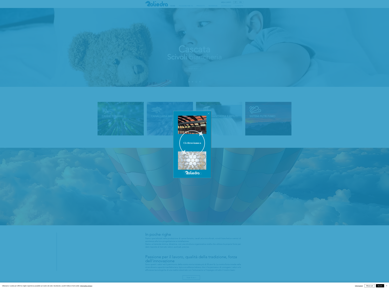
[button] (208, 114)
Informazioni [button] (359, 286)
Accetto (380, 286)
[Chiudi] (386, 285)
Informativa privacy (86, 286)
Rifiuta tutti (369, 286)
